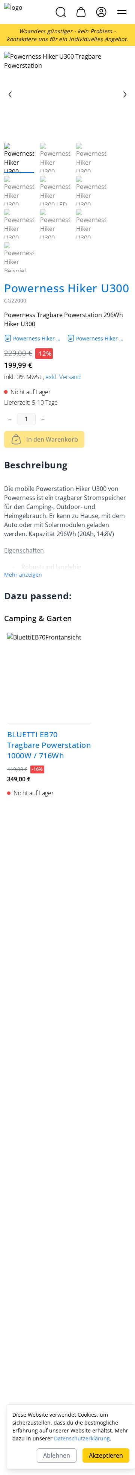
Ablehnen (56, 1455)
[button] (122, 12)
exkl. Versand (63, 377)
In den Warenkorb (52, 439)
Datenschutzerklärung (82, 1438)
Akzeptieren (106, 1455)
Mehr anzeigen (23, 574)
